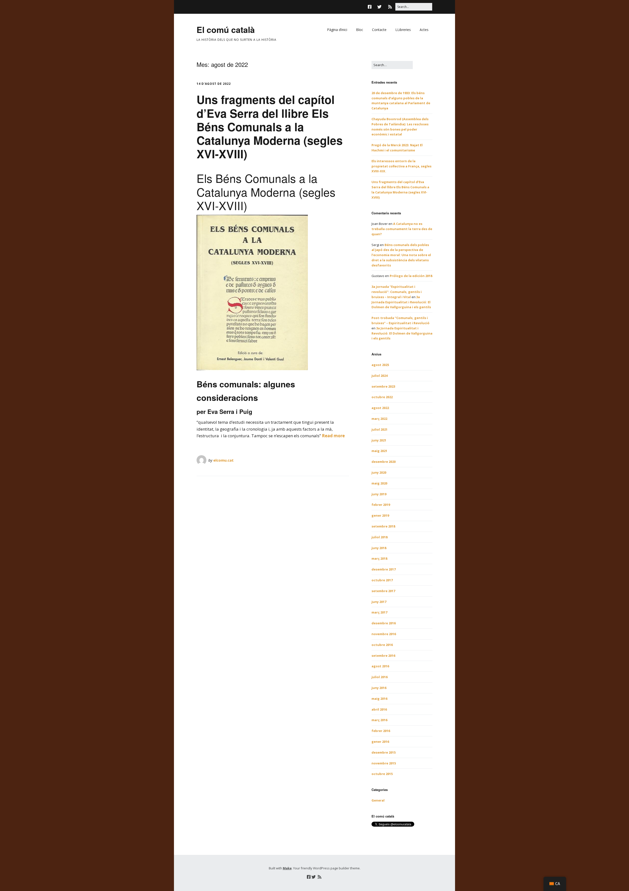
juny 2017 (379, 601)
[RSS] (390, 7)
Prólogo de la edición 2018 (411, 276)
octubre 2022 (382, 397)
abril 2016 (379, 709)
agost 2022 (380, 408)
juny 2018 (379, 548)
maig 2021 (379, 451)
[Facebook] (371, 7)
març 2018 (379, 558)
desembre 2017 (384, 569)
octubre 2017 (382, 580)
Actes (424, 29)
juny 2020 (379, 472)
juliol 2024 (379, 375)
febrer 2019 (381, 504)
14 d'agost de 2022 (214, 84)
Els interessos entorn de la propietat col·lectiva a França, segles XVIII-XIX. (401, 166)
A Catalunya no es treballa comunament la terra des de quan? (402, 228)
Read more (333, 435)
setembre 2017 (383, 591)
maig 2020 (379, 483)
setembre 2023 (383, 386)
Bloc (359, 29)
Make (287, 868)
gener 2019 (380, 515)
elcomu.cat (223, 460)
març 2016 (379, 720)
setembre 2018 (383, 526)
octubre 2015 (382, 774)
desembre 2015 (384, 752)
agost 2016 (380, 666)
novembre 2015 (384, 763)
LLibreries (403, 29)
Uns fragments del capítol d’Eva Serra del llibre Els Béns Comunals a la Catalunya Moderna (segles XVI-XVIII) (270, 126)
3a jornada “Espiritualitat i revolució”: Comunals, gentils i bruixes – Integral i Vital (397, 291)
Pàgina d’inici (337, 29)
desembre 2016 (384, 623)
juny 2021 (379, 440)
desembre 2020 (384, 461)
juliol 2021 (379, 429)
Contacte (379, 29)
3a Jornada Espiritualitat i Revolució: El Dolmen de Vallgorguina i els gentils (401, 302)
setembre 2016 (383, 655)
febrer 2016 (381, 731)
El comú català (226, 29)
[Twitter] (379, 7)
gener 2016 (380, 741)
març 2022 (379, 418)
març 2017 (379, 612)
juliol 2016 (379, 677)
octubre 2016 (382, 645)
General (378, 800)
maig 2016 (379, 698)
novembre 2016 (384, 634)
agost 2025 (380, 365)
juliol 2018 (379, 537)
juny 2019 (379, 494)
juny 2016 (379, 688)
